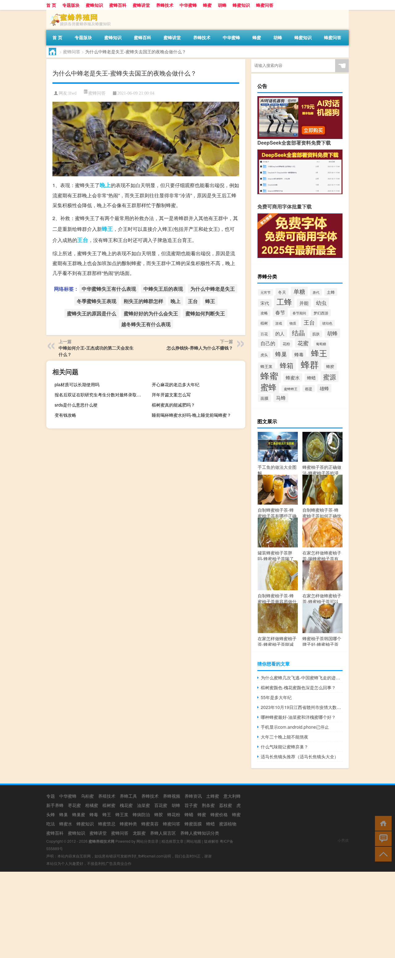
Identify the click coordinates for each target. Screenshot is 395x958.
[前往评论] (382, 838)
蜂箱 (286, 365)
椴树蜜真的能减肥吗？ (173, 405)
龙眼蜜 (139, 833)
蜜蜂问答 (71, 51)
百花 (264, 333)
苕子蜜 (191, 805)
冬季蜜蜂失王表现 (96, 301)
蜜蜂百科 (118, 5)
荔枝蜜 (225, 805)
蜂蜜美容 (150, 824)
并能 (304, 303)
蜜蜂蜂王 (290, 388)
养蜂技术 (164, 5)
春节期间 (299, 312)
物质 (292, 323)
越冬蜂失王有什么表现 (146, 324)
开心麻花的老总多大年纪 (175, 384)
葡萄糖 (321, 343)
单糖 (299, 291)
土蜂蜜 (212, 796)
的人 (280, 333)
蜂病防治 (141, 814)
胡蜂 (222, 5)
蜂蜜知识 (241, 5)
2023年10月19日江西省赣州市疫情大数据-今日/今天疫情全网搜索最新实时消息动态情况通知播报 (302, 707)
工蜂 (284, 301)
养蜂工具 (128, 796)
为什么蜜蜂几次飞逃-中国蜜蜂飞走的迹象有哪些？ (302, 677)
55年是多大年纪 (276, 697)
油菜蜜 (143, 805)
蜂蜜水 (293, 377)
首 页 (51, 5)
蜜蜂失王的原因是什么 (91, 313)
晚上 (105, 185)
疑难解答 (211, 841)
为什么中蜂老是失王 (212, 288)
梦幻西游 (321, 312)
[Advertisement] (185, 915)
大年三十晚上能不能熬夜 (284, 737)
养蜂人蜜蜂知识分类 (199, 833)
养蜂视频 (171, 796)
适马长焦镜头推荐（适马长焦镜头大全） (300, 756)
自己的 (267, 343)
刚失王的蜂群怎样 (143, 301)
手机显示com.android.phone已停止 (295, 727)
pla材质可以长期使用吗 (77, 384)
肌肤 (316, 333)
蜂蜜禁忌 (106, 824)
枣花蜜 (74, 805)
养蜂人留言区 (163, 833)
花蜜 (303, 343)
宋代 (264, 303)
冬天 (282, 292)
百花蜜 (160, 805)
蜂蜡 (311, 378)
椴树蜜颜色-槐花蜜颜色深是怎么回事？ (298, 687)
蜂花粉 (173, 814)
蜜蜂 (268, 386)
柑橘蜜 (91, 805)
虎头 (264, 354)
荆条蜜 (208, 805)
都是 (308, 388)
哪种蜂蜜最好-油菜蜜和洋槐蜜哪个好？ (298, 717)
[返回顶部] (382, 854)
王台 (82, 240)
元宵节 (265, 292)
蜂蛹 (189, 814)
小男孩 (343, 840)
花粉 (286, 343)
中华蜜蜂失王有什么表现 (109, 288)
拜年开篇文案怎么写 (171, 394)
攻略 (264, 312)
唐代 (316, 292)
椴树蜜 (108, 805)
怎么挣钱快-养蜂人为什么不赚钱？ (200, 348)
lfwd (73, 93)
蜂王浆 (266, 366)
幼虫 (321, 302)
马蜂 (281, 397)
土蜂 (331, 292)
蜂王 (107, 229)
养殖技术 (106, 796)
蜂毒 (299, 354)
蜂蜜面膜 (193, 824)
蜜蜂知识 (94, 5)
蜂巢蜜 (78, 814)
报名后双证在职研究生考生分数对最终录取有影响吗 (101, 394)
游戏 (278, 323)
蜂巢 (281, 354)
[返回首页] (382, 823)
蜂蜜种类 (128, 824)
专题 (50, 796)
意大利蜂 (232, 796)
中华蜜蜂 (188, 5)
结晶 (298, 332)
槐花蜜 (126, 805)
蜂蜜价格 (219, 814)
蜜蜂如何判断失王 (205, 313)
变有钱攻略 (65, 415)
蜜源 (329, 376)
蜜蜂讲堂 (141, 5)
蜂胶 (330, 366)
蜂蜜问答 (264, 5)
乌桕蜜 (87, 796)
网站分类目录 (147, 841)
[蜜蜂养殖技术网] (78, 12)
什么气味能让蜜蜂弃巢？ (284, 746)
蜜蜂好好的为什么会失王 (151, 313)
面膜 (264, 398)
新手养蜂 (55, 805)
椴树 (264, 323)
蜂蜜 (207, 5)
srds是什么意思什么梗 (76, 405)
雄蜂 (324, 388)
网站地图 (193, 841)
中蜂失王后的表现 (163, 288)
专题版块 (71, 5)
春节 (280, 312)
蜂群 (310, 364)
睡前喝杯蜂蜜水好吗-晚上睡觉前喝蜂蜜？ (191, 415)
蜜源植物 (227, 824)
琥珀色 (327, 323)
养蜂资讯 (193, 796)
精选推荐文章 (172, 841)
